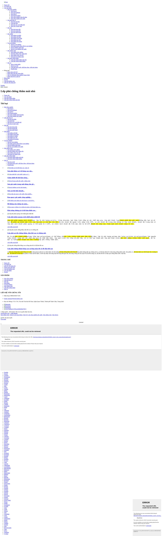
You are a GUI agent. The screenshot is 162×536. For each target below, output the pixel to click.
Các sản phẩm (8, 8)
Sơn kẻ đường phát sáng (17, 47)
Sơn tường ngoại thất (16, 38)
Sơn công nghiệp (11, 9)
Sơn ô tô (25, 315)
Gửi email (3, 319)
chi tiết (16, 227)
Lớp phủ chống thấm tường (18, 61)
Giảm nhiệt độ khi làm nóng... (17, 178)
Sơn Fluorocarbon (15, 15)
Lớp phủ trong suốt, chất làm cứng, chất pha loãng (24, 67)
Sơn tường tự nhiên (16, 35)
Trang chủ (6, 5)
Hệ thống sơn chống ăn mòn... (17, 204)
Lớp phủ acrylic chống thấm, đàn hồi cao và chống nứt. (26, 233)
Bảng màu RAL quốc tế (13, 76)
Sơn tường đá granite (16, 41)
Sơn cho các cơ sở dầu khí (18, 24)
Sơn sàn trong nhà (15, 29)
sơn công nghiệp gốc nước (35, 315)
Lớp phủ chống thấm (13, 58)
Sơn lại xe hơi (14, 66)
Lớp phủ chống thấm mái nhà (18, 59)
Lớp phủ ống (14, 23)
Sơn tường (10, 34)
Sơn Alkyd (14, 14)
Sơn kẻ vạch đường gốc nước (18, 49)
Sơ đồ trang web (5, 313)
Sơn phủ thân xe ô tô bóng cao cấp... (20, 171)
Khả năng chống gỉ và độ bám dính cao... (21, 210)
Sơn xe (9, 63)
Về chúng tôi (7, 6)
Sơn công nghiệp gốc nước (18, 18)
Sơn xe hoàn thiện (15, 64)
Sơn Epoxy (14, 11)
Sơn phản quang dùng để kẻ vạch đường (21, 46)
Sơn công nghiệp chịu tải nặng (19, 17)
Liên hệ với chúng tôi (9, 82)
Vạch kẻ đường (11, 43)
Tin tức (6, 79)
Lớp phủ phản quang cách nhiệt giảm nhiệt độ (23, 217)
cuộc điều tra (10, 227)
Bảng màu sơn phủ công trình (15, 73)
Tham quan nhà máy (9, 267)
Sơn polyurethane (15, 12)
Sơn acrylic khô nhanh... (16, 191)
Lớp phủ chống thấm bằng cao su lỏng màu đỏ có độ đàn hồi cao (30, 249)
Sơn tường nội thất (16, 37)
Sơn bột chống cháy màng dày (19, 53)
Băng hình (7, 78)
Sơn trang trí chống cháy (17, 56)
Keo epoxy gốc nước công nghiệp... (19, 197)
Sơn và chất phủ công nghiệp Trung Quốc (18, 75)
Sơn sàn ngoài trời (15, 31)
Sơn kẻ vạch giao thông (16, 315)
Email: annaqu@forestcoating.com (13, 298)
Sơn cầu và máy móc (16, 26)
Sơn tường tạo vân (16, 40)
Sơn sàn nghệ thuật (16, 32)
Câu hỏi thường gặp (9, 81)
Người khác (14, 69)
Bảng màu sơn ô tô (12, 72)
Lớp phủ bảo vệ (11, 20)
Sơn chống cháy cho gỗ (17, 55)
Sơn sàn (9, 28)
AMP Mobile (13, 313)
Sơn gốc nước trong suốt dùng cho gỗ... (21, 184)
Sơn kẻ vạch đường (16, 44)
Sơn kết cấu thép (15, 21)
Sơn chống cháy (11, 50)
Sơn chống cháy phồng (17, 52)
